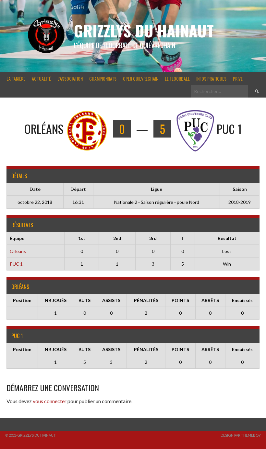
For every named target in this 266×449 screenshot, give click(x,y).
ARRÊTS (210, 300)
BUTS (85, 300)
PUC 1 (16, 264)
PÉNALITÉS (146, 300)
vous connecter (49, 401)
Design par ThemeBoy (241, 435)
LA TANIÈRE (15, 78)
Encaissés (242, 300)
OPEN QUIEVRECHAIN (140, 78)
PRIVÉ (238, 78)
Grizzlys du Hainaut (144, 30)
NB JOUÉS (55, 300)
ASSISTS (111, 300)
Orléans (18, 251)
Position (22, 300)
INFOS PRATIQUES (211, 78)
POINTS (180, 300)
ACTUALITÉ (41, 78)
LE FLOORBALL (177, 78)
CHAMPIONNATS (102, 78)
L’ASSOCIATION (70, 78)
